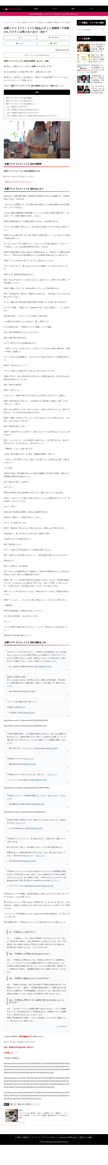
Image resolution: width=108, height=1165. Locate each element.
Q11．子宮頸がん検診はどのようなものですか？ (23, 113)
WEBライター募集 (85, 1137)
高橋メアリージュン (34, 1104)
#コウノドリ (29, 759)
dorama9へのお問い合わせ (68, 1137)
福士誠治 (22, 1104)
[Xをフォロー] (20, 1122)
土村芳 (14, 1104)
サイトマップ (35, 1137)
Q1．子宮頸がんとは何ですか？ (17, 107)
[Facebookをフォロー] (23, 1122)
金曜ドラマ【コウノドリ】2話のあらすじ (19, 101)
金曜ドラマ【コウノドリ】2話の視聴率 (19, 98)
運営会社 (26, 1137)
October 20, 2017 (45, 666)
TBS (7, 1104)
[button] (103, 30)
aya (20, 1110)
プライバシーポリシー (49, 1137)
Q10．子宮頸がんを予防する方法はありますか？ (23, 110)
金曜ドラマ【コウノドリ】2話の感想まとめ (20, 104)
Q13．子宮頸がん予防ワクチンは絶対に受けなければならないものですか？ (32, 116)
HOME (19, 1137)
